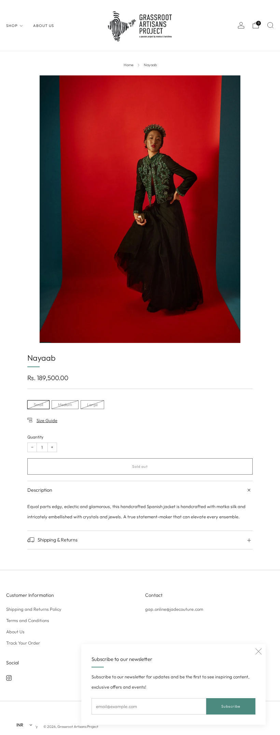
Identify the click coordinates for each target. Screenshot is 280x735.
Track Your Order (23, 643)
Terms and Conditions (27, 620)
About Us (43, 25)
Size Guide (47, 420)
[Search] (270, 25)
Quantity (35, 436)
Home (129, 64)
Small (38, 404)
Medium (65, 404)
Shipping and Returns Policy (33, 609)
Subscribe (230, 706)
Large (92, 404)
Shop (12, 25)
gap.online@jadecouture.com (174, 609)
